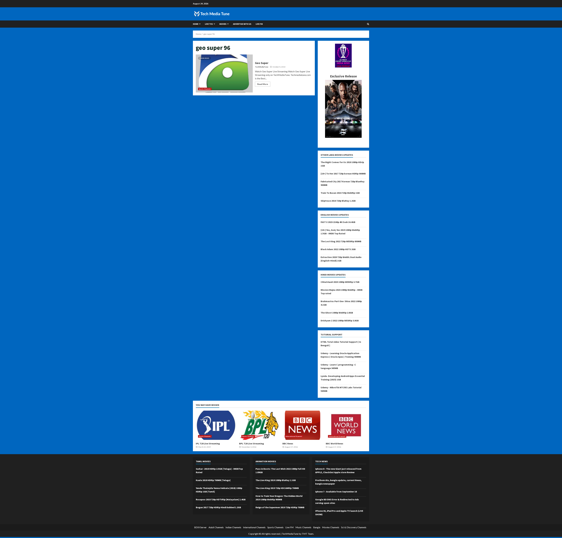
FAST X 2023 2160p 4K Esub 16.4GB (338, 222)
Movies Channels (330, 527)
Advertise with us (242, 24)
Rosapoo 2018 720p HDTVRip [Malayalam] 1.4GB (221, 499)
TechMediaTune (261, 67)
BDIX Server (200, 527)
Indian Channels (233, 527)
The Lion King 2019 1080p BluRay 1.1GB (276, 480)
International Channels (294, 436)
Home (195, 24)
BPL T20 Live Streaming (259, 425)
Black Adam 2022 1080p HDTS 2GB (338, 249)
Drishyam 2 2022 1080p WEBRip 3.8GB (340, 320)
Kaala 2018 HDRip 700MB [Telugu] (213, 480)
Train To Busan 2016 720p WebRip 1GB (340, 192)
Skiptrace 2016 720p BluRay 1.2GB (338, 200)
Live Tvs (209, 24)
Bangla (316, 527)
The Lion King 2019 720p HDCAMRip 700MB (277, 488)
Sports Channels (205, 89)
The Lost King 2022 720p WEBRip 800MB (341, 241)
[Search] (368, 24)
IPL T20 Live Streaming (216, 425)
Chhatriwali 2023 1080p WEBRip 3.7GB (340, 281)
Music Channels (303, 527)
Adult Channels (216, 527)
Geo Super (224, 73)
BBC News (302, 425)
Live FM (259, 24)
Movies (222, 24)
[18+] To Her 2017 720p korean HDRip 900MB (343, 173)
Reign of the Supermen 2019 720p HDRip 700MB (280, 507)
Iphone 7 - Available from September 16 (336, 491)
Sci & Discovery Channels (353, 527)
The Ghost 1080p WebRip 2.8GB (337, 312)
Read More (262, 84)
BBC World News (346, 425)
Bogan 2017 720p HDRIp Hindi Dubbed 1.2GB (218, 507)
